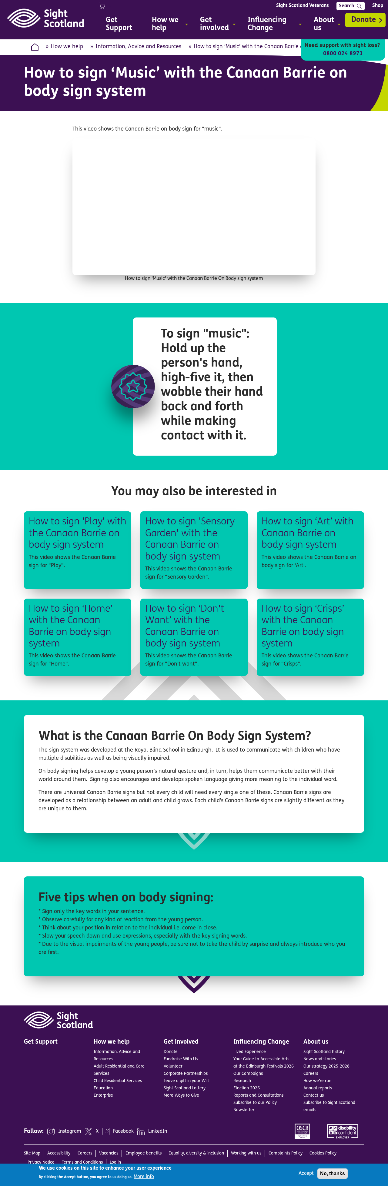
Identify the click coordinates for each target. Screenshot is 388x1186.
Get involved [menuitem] (211, 25)
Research (242, 1081)
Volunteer (173, 1066)
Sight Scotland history (324, 1052)
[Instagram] (51, 1131)
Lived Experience (249, 1052)
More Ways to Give (181, 1095)
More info (144, 1176)
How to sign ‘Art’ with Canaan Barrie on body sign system (308, 533)
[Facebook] (105, 1131)
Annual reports (317, 1088)
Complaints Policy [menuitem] (286, 1153)
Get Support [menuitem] (119, 24)
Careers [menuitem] (85, 1153)
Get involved (181, 1042)
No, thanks (332, 1173)
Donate (363, 20)
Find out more (96, 581)
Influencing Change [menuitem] (264, 25)
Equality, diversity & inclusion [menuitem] (196, 1153)
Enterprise (103, 1095)
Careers (310, 1073)
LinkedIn (157, 1131)
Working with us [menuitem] (246, 1153)
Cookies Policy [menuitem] (322, 1153)
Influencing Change (261, 1042)
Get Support (41, 1042)
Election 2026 (246, 1088)
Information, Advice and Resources (138, 47)
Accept (306, 1173)
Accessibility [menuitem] (58, 1153)
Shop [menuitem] (377, 5)
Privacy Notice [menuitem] (41, 1162)
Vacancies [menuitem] (108, 1153)
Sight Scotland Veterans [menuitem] (302, 5)
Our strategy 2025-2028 (326, 1066)
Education (103, 1088)
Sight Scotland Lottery (185, 1088)
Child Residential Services (118, 1081)
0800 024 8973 (343, 54)
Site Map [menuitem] (32, 1153)
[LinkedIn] (141, 1131)
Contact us (313, 1095)
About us (316, 1042)
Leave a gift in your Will (186, 1081)
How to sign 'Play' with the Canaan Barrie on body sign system (77, 533)
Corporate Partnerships (186, 1073)
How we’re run (317, 1081)
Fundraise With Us (181, 1059)
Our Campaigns (248, 1073)
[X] (88, 1131)
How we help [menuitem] (162, 25)
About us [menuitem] (321, 25)
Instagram (69, 1131)
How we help (67, 47)
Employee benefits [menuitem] (143, 1153)
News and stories (319, 1059)
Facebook (123, 1131)
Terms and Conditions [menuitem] (82, 1162)
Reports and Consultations (258, 1095)
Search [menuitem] (346, 6)
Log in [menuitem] (115, 1162)
